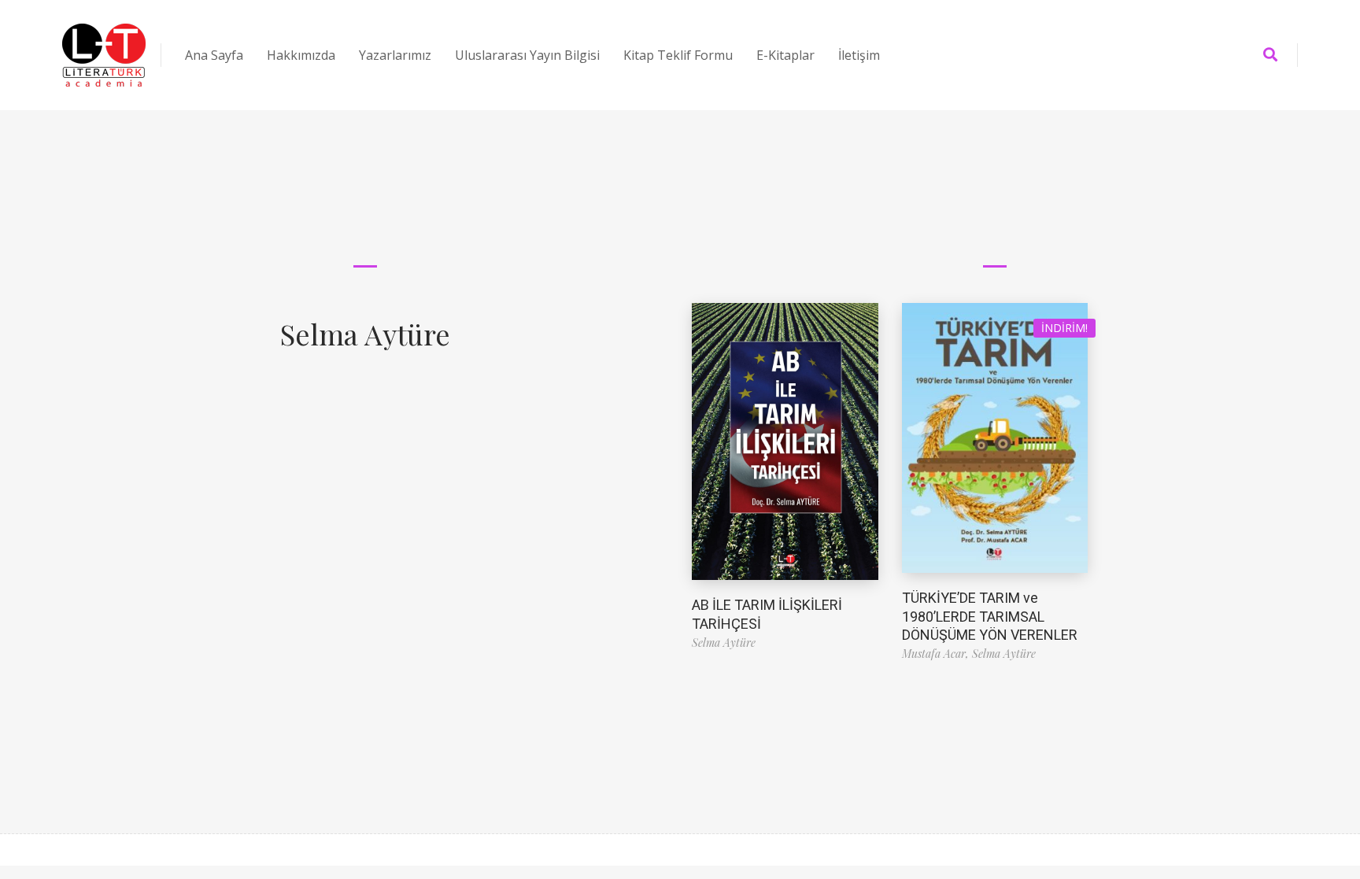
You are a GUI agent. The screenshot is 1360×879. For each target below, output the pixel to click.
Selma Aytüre (365, 334)
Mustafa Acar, (937, 653)
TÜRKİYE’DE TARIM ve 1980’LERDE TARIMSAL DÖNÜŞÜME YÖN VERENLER (989, 616)
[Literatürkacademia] (104, 55)
